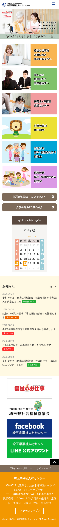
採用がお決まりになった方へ (29, 196)
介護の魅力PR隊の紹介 (29, 207)
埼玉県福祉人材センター (29, 478)
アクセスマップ (29, 510)
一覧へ (51, 287)
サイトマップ (44, 468)
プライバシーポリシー (20, 468)
